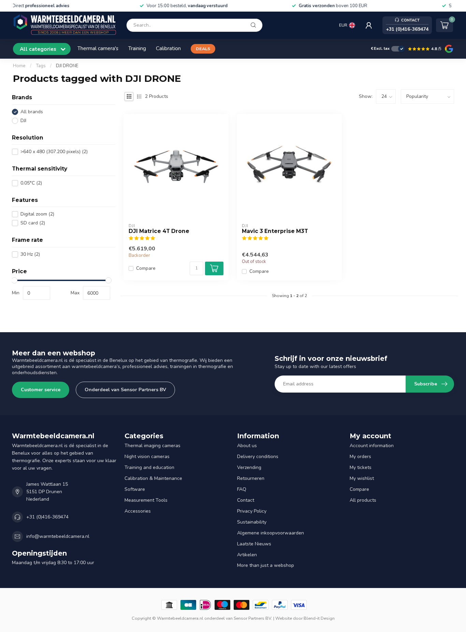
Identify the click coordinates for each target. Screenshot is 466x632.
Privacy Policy (251, 511)
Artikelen (247, 555)
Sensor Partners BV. (253, 618)
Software (135, 489)
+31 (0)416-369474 (47, 517)
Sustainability (251, 522)
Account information (372, 445)
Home (19, 66)
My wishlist (362, 478)
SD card (32, 222)
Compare (146, 268)
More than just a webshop (265, 565)
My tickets (361, 467)
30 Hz (30, 254)
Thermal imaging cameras (152, 445)
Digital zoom (37, 214)
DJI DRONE (67, 66)
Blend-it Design (319, 618)
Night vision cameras (147, 456)
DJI (23, 120)
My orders (360, 456)
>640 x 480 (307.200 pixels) (54, 151)
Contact (245, 500)
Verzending (249, 467)
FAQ (241, 489)
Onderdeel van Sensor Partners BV (125, 389)
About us (247, 445)
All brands (31, 111)
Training (137, 48)
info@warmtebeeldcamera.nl (57, 536)
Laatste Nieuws (254, 544)
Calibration (168, 48)
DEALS (203, 49)
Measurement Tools (146, 500)
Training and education (149, 467)
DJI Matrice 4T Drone (159, 231)
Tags (41, 66)
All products (363, 500)
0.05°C (31, 183)
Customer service (40, 389)
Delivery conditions (257, 456)
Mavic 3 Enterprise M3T (275, 231)
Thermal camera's (97, 48)
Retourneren (250, 478)
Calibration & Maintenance (153, 478)
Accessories (138, 511)
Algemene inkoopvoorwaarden (270, 533)
